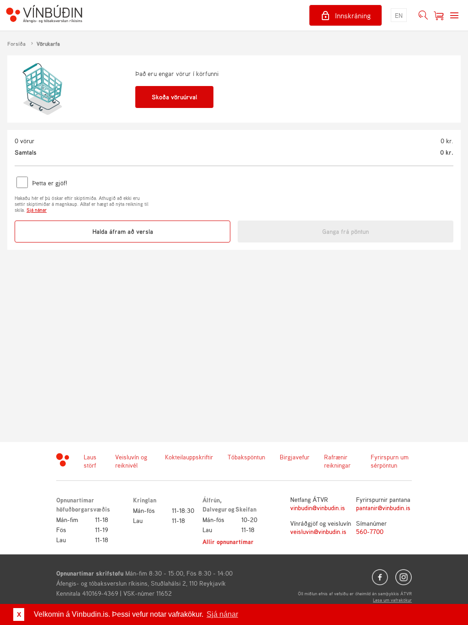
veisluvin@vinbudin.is (318, 531)
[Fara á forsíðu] (44, 15)
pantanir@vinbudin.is (383, 508)
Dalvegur (214, 509)
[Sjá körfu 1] (439, 15)
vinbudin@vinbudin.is (317, 508)
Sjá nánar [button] (222, 614)
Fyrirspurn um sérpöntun (390, 461)
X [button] (19, 614)
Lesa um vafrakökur (392, 600)
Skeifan (245, 509)
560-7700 (369, 531)
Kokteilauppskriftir (189, 457)
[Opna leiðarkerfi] (454, 15)
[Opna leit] (423, 15)
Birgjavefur (294, 457)
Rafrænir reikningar (337, 461)
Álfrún (211, 500)
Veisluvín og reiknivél (131, 461)
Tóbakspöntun (246, 457)
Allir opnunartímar (228, 541)
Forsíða (16, 43)
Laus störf (90, 461)
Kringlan (144, 500)
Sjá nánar (37, 210)
